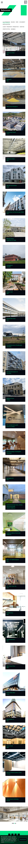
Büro (17, 22)
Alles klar (23, 839)
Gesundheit (22, 22)
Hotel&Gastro (6, 24)
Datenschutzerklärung (9, 842)
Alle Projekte (6, 22)
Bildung (13, 22)
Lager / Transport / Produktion (11, 26)
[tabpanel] (14, 814)
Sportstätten (6, 29)
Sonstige (22, 26)
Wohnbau (13, 29)
